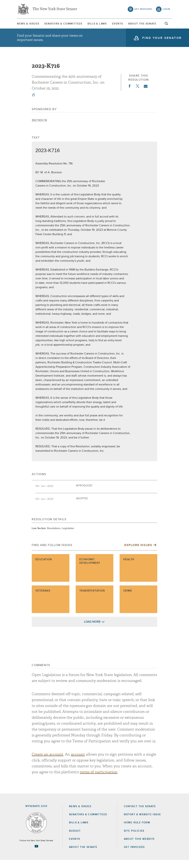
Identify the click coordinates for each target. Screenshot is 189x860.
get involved (143, 9)
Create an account (47, 754)
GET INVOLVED (134, 847)
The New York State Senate (54, 9)
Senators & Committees (63, 23)
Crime (127, 590)
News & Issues (28, 23)
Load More (92, 621)
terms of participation (98, 772)
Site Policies (134, 831)
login (166, 9)
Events (117, 23)
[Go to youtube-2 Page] (36, 846)
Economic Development (89, 561)
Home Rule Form (137, 822)
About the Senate (83, 847)
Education (43, 559)
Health (128, 559)
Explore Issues (138, 545)
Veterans (42, 590)
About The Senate (142, 23)
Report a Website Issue (142, 814)
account (78, 754)
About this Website (139, 839)
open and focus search (166, 24)
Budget (75, 831)
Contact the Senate (140, 806)
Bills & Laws (97, 23)
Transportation (92, 590)
